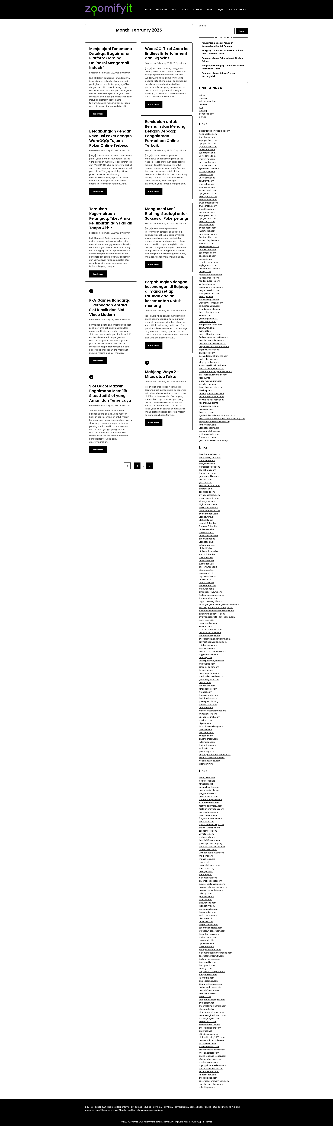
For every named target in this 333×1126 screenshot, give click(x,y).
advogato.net (206, 871)
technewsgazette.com (210, 927)
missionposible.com (209, 1052)
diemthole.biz (206, 918)
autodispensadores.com (211, 393)
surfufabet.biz (206, 557)
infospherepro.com (209, 277)
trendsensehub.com (209, 309)
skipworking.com (207, 902)
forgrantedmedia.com (210, 818)
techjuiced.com (207, 491)
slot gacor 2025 (99, 1106)
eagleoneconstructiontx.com (214, 346)
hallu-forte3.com (207, 1021)
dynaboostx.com (207, 227)
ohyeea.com (205, 729)
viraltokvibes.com (208, 849)
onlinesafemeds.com (209, 510)
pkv (201, 107)
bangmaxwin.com (208, 974)
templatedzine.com (209, 695)
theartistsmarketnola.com (212, 1005)
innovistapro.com (208, 234)
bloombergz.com (208, 877)
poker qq (126, 1110)
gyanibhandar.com (208, 513)
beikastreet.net (207, 780)
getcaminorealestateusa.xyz (213, 440)
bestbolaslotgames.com (211, 368)
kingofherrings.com (209, 934)
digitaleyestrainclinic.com (212, 1049)
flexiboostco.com (208, 133)
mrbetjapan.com (207, 937)
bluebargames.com (209, 802)
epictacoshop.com (208, 980)
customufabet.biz (208, 566)
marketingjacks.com (209, 1062)
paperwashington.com (210, 381)
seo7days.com (206, 946)
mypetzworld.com (208, 654)
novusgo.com (206, 296)
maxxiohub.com (207, 184)
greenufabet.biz (207, 538)
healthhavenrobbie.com (211, 340)
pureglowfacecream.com (212, 930)
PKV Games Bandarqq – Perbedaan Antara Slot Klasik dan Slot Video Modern (109, 307)
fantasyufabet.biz (208, 526)
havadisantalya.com (209, 466)
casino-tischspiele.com (211, 890)
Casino (184, 9)
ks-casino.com (206, 670)
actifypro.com (206, 224)
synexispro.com (207, 409)
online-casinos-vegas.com (212, 1055)
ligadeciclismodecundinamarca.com (217, 415)
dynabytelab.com (208, 146)
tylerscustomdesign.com (211, 824)
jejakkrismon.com (208, 915)
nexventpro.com (207, 212)
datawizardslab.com (209, 268)
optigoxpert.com (207, 218)
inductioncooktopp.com (211, 396)
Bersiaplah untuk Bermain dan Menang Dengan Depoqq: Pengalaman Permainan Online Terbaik (165, 133)
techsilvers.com (207, 685)
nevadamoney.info (208, 993)
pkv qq (202, 116)
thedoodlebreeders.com (211, 676)
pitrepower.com (207, 1043)
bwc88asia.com (207, 663)
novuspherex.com (208, 196)
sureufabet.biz (206, 563)
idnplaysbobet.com (209, 362)
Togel (220, 9)
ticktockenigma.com (209, 312)
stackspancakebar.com (211, 1012)
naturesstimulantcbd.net (212, 757)
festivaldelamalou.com (210, 805)
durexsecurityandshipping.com (214, 638)
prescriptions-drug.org (210, 843)
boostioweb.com (207, 137)
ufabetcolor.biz (206, 541)
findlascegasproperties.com (213, 337)
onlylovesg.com (207, 352)
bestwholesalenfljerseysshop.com (216, 610)
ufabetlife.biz (205, 548)
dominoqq (204, 104)
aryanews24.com (208, 623)
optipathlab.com (207, 143)
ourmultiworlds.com (209, 787)
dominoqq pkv (206, 113)
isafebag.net (205, 874)
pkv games (136, 1106)
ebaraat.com (206, 488)
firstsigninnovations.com (211, 808)
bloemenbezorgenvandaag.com (215, 952)
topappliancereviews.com (212, 1065)
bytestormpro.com (209, 299)
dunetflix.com (206, 707)
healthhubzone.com (209, 485)
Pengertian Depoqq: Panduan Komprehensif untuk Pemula (217, 44)
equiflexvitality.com (209, 349)
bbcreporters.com (208, 598)
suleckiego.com (207, 1087)
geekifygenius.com (208, 318)
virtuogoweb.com (208, 501)
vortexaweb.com (207, 190)
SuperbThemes (205, 1122)
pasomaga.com (207, 751)
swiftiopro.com (206, 243)
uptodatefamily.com (209, 716)
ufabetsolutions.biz (208, 551)
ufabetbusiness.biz (208, 535)
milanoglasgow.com (209, 1018)
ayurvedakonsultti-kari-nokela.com (217, 616)
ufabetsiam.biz (206, 529)
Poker (209, 9)
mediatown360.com (209, 1046)
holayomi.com (206, 412)
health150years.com (209, 840)
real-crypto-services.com (212, 651)
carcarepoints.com (209, 673)
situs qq (203, 98)
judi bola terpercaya (118, 1106)
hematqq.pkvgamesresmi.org (147, 1110)
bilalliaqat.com (206, 390)
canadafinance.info (209, 990)
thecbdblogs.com (208, 1077)
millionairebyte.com (209, 434)
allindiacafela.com (208, 1034)
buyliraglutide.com (208, 507)
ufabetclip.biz (206, 520)
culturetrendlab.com (209, 305)
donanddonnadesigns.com (212, 343)
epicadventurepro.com (211, 287)
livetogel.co (205, 330)
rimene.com (205, 996)
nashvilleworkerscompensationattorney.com (222, 418)
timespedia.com (207, 912)
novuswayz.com (207, 221)
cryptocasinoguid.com (210, 601)
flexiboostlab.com (208, 237)
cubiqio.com (205, 271)
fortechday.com (207, 437)
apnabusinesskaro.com (211, 1084)
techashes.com (207, 460)
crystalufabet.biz (207, 576)
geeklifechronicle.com (210, 274)
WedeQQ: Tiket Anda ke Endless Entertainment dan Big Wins (166, 53)
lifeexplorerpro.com (209, 293)
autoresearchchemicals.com (214, 1080)
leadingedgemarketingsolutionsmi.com (219, 604)
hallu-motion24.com (209, 1024)
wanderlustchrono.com (211, 302)
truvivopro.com (207, 171)
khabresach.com (207, 1074)
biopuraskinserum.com (210, 984)
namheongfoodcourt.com (212, 1015)
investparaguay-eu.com (211, 660)
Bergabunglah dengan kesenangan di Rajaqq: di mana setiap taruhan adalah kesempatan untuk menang (166, 293)
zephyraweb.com (208, 187)
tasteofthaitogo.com (209, 959)
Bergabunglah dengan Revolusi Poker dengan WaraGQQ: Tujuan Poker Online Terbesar (110, 138)
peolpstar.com (206, 821)
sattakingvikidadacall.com (212, 365)
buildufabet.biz (206, 588)
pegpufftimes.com (208, 793)
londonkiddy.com (207, 424)
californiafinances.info (210, 987)
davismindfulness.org (209, 431)
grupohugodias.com (209, 679)
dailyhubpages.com (209, 359)
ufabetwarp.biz (206, 516)
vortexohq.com (207, 284)
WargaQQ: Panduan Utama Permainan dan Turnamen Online (222, 52)
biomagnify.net (206, 763)
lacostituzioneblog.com (211, 726)
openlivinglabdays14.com (212, 613)
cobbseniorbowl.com (210, 632)
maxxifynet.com (207, 159)
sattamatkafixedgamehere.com (215, 371)
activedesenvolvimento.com (213, 355)
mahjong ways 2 (230, 1106)
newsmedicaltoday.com (211, 399)
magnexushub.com (209, 498)
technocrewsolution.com (212, 846)
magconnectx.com (209, 406)
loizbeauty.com (207, 905)
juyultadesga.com (208, 648)
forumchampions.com (210, 799)
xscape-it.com (206, 626)
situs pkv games (188, 1106)
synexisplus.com (207, 152)
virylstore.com (206, 833)
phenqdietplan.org (208, 701)
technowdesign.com (209, 635)
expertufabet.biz (207, 523)
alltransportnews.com (210, 591)
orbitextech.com (207, 321)
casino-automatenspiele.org (213, 887)
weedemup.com (207, 384)
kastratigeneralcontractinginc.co (216, 607)
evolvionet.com (207, 149)
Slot (174, 9)
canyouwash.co (207, 463)
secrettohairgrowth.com (211, 955)
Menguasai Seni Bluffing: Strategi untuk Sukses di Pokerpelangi (166, 213)
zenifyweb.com (206, 327)
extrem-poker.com (209, 666)
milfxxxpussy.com (208, 713)
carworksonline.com (209, 827)
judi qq (202, 95)
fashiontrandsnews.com (211, 595)
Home (148, 9)
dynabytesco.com (208, 262)
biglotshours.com (208, 504)
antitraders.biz (206, 620)
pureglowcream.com (210, 949)
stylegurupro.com (208, 265)
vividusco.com (206, 174)
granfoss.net (205, 1030)
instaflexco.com (207, 230)
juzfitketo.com (206, 748)
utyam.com (205, 723)
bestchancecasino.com (211, 387)
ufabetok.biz (205, 579)
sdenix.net (204, 862)
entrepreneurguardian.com (213, 374)
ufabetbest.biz (206, 560)
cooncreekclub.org (209, 790)
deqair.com (205, 682)
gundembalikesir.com (210, 476)
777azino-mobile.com (210, 629)
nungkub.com (206, 735)
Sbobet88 (197, 9)
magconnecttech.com (210, 324)
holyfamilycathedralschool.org (214, 421)
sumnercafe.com (208, 704)
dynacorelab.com (208, 165)
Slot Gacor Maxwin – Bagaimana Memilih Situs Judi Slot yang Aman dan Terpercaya (110, 393)
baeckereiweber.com (210, 454)
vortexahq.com (207, 177)
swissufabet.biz (206, 532)
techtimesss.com (208, 830)
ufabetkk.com (206, 921)
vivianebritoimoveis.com (211, 852)
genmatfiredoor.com (209, 334)
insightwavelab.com (209, 290)
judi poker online (207, 101)
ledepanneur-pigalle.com (212, 999)
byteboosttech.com (209, 494)
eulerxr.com (205, 315)
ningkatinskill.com (208, 688)
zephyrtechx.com (208, 215)
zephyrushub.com (208, 140)
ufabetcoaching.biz (209, 427)
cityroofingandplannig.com (213, 641)
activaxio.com (206, 259)
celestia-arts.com (208, 796)
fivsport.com (205, 691)
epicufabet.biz (206, 573)
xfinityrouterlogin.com (210, 1059)
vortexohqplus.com (209, 240)
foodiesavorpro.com (209, 280)
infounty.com (205, 657)
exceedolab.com (207, 255)
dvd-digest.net (206, 1002)
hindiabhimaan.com (209, 1071)
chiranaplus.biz (206, 1009)
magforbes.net (206, 855)
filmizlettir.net (206, 783)
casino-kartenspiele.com (212, 884)
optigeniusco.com (208, 193)
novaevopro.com (208, 199)
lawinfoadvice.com (208, 698)
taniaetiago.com (207, 745)
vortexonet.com (207, 155)
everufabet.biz (206, 582)
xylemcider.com (207, 742)
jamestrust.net (206, 896)
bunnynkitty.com (207, 962)
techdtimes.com (207, 469)
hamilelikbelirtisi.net (209, 246)
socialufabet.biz (207, 554)
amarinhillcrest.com (209, 865)
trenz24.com (205, 899)
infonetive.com (206, 977)
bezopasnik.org (207, 965)
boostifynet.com (207, 209)
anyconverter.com (208, 909)
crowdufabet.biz (207, 585)
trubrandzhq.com (208, 205)
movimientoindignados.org (212, 710)
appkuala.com (206, 943)
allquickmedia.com (208, 924)
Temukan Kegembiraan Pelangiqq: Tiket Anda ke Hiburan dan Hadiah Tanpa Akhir (110, 218)
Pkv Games (161, 9)
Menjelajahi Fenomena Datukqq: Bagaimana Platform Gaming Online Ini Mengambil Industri (110, 58)
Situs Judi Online (235, 9)
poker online (204, 1106)
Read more (97, 114)
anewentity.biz (206, 940)
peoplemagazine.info (209, 457)
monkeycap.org (207, 858)
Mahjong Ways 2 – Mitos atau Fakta (162, 374)
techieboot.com (207, 473)
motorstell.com (207, 837)
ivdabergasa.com (208, 645)
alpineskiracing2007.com (212, 1037)
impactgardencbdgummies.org (215, 754)
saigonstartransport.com (212, 971)
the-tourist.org (206, 868)
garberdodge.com (208, 812)
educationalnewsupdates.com (214, 130)
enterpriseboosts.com (210, 880)
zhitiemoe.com (206, 732)
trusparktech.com (208, 202)
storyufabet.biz (206, 570)
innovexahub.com (208, 162)
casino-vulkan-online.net (212, 1040)
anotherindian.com (208, 738)
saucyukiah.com (207, 777)
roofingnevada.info (208, 402)
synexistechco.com (209, 168)
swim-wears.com (208, 815)
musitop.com (205, 720)
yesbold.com (205, 482)
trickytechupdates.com (211, 1068)
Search (202, 25)
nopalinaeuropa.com (209, 760)
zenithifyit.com (206, 180)
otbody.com (205, 893)
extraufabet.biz (207, 545)
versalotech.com (207, 249)
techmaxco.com (207, 252)
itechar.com (205, 479)
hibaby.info (204, 377)
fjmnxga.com (205, 968)
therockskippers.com (210, 1027)
